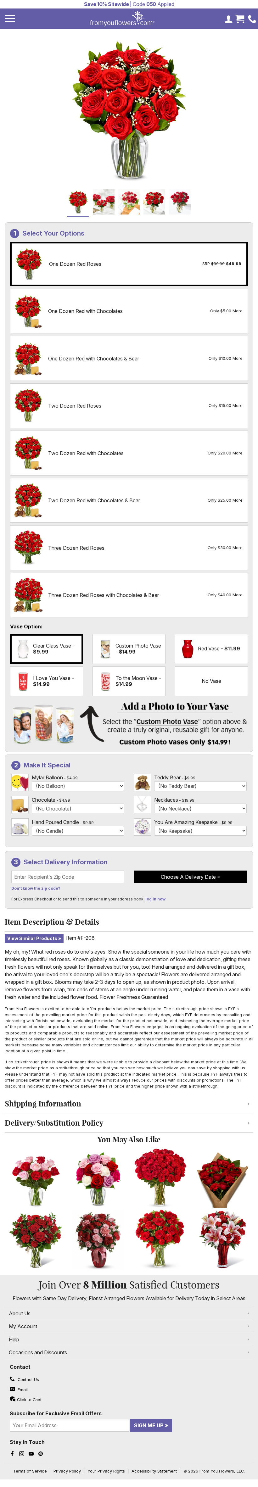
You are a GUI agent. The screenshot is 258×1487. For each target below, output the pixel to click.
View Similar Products (32, 938)
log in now (155, 899)
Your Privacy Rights (106, 1471)
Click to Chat (29, 1399)
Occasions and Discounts (38, 1352)
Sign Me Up (149, 1425)
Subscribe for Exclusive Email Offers (56, 1413)
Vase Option (25, 626)
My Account (23, 1326)
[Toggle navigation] (10, 18)
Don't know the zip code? (35, 888)
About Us (20, 1313)
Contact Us (27, 1379)
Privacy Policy (67, 1471)
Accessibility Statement (154, 1471)
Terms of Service (30, 1471)
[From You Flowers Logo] (122, 18)
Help (14, 1339)
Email (22, 1389)
